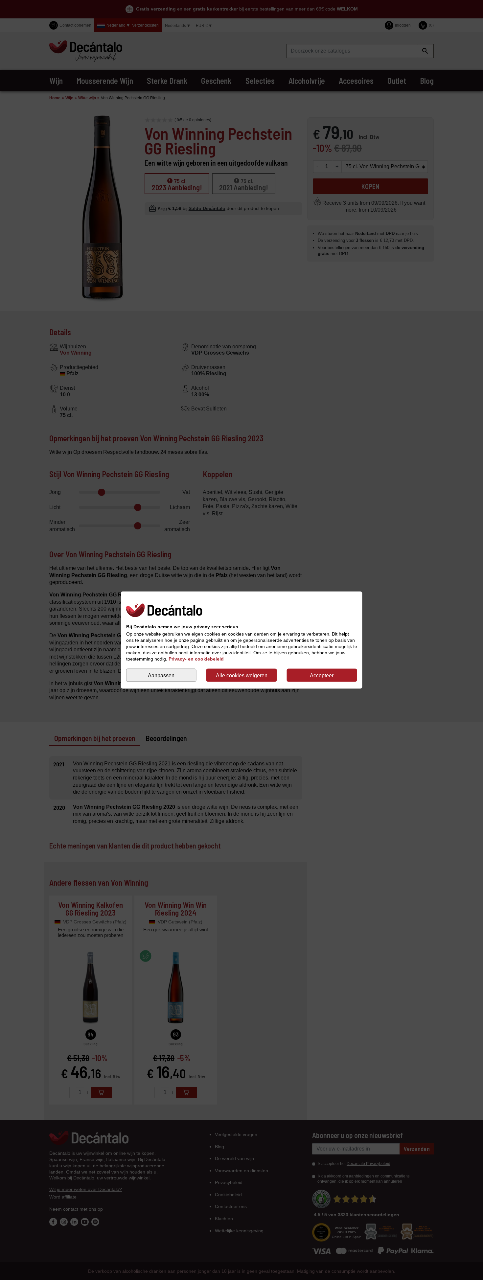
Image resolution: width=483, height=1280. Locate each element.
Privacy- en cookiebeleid (196, 659)
